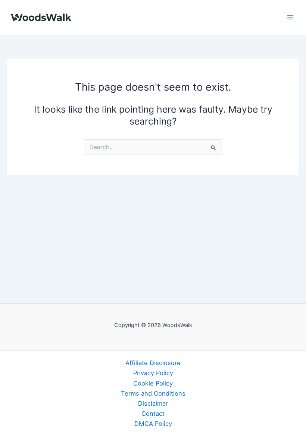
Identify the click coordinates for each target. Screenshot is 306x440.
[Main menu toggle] (290, 17)
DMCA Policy (153, 423)
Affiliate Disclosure (153, 363)
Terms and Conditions (153, 393)
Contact (153, 413)
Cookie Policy (153, 383)
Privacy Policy (153, 373)
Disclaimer (153, 403)
